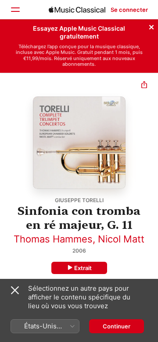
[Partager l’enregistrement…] (144, 86)
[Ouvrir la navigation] (15, 9)
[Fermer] (151, 25)
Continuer (116, 326)
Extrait (83, 267)
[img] (77, 10)
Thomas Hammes (53, 239)
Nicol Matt (121, 239)
